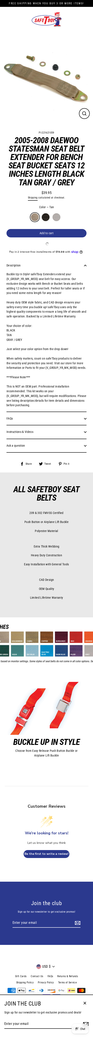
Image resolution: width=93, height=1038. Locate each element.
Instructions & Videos (19, 432)
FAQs (9, 418)
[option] (46, 78)
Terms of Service (67, 982)
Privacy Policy (46, 982)
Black (45, 217)
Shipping (33, 197)
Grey (56, 217)
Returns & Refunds (67, 976)
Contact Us (37, 976)
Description (13, 265)
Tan (34, 217)
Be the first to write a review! (46, 854)
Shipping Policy (25, 982)
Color (46, 207)
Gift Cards (20, 976)
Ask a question (15, 445)
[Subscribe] (77, 923)
